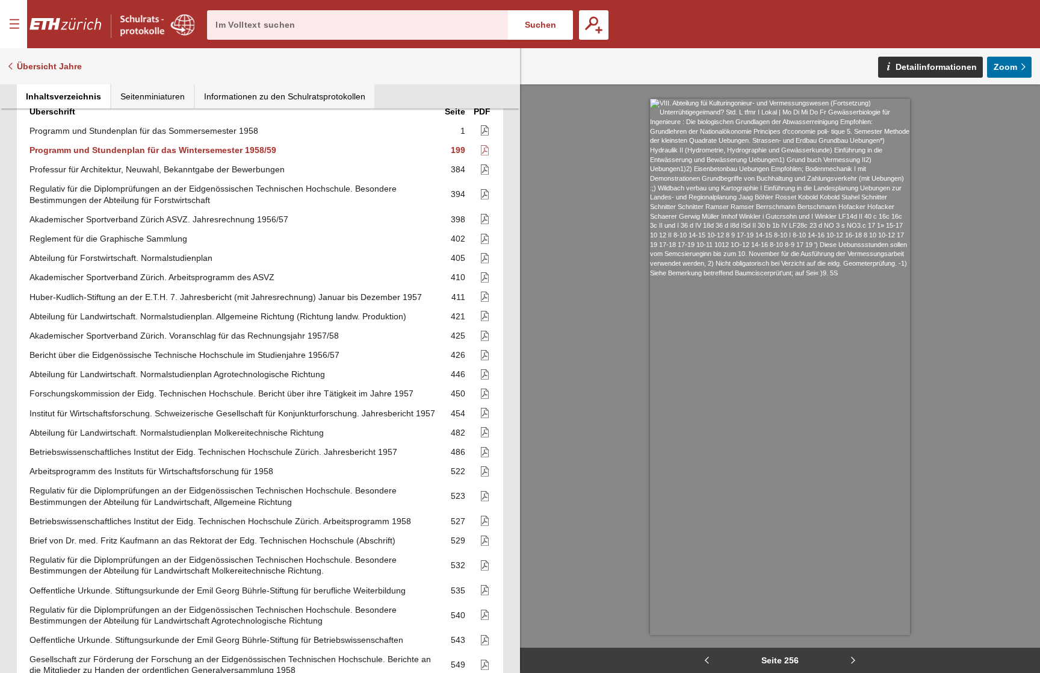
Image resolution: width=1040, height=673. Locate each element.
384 (458, 169)
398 (458, 219)
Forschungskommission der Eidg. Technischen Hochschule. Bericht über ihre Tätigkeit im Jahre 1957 (221, 393)
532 (458, 565)
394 (458, 194)
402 (458, 238)
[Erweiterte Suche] (593, 25)
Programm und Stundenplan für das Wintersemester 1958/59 (152, 150)
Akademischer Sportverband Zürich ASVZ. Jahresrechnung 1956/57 (158, 219)
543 (458, 640)
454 (458, 413)
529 (458, 540)
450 (458, 393)
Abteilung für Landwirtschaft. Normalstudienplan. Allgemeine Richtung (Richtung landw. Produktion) (217, 316)
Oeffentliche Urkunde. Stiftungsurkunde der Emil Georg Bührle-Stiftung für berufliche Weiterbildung (217, 590)
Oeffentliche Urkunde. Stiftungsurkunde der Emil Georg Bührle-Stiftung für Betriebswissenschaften (216, 640)
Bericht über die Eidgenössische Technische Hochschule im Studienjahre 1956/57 (184, 355)
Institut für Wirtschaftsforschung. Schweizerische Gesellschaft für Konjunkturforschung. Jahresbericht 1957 (232, 413)
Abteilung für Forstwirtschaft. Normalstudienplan (120, 258)
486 (458, 452)
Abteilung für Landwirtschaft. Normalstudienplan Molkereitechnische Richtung (176, 432)
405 (458, 258)
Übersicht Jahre (49, 66)
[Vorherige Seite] (706, 660)
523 (458, 496)
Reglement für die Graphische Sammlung (108, 238)
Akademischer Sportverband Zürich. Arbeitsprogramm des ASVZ (151, 277)
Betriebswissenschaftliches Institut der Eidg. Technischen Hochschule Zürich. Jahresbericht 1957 (213, 452)
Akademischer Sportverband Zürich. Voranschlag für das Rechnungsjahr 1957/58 (184, 335)
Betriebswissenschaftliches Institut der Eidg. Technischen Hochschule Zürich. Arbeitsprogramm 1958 (220, 521)
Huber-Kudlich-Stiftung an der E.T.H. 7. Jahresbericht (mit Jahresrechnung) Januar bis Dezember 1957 (225, 297)
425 (458, 335)
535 (458, 590)
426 (458, 355)
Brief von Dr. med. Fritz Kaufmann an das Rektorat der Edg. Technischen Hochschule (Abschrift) (212, 540)
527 (458, 521)
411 (458, 297)
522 (458, 471)
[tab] (63, 96)
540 (458, 615)
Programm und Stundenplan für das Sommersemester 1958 (143, 131)
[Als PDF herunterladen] (479, 131)
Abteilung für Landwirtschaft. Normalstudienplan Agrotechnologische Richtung (177, 374)
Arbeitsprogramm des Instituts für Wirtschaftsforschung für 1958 (151, 471)
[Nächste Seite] (853, 660)
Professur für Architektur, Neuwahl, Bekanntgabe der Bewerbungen (157, 169)
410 (458, 277)
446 (458, 374)
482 (458, 432)
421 (458, 316)
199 (458, 150)
